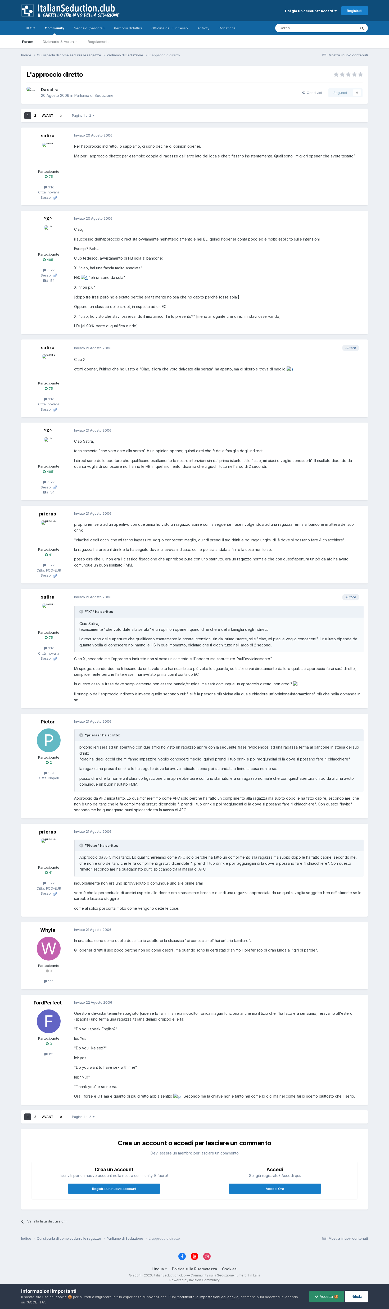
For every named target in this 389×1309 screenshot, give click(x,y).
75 (50, 176)
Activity (203, 28)
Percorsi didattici (128, 28)
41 (50, 554)
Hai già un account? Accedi (309, 11)
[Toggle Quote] (81, 611)
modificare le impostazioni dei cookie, (208, 1297)
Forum (27, 41)
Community (54, 28)
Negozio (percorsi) (89, 28)
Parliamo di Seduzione (94, 95)
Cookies (229, 1269)
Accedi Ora (275, 1188)
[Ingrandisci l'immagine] (84, 277)
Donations (227, 28)
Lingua (158, 1269)
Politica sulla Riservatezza (194, 1269)
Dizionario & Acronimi (60, 41)
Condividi (313, 92)
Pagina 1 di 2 (82, 115)
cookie (61, 1297)
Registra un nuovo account (114, 1188)
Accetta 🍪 (328, 1296)
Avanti (48, 115)
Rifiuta (356, 1296)
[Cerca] (362, 28)
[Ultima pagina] (61, 115)
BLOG (30, 28)
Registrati (354, 10)
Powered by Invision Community (194, 1280)
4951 (50, 259)
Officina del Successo (169, 28)
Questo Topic (338, 28)
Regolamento (99, 41)
